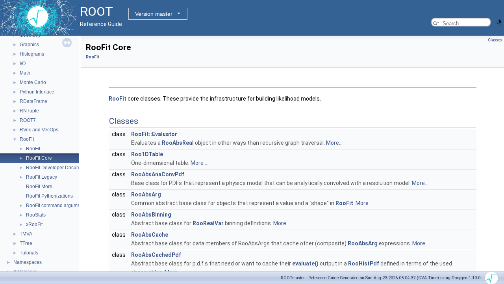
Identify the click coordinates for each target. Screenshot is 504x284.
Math (25, 73)
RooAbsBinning (151, 214)
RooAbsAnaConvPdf (157, 174)
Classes (495, 40)
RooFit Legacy (41, 177)
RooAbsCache (149, 235)
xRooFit (34, 224)
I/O (23, 63)
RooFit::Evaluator (154, 134)
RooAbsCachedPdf (156, 255)
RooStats (36, 215)
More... (334, 143)
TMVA (26, 234)
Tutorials (29, 253)
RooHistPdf (363, 263)
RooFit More (39, 186)
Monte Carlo (33, 82)
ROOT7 (28, 120)
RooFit (27, 139)
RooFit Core (39, 158)
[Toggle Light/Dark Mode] (499, 21)
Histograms (32, 54)
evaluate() (305, 263)
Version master (153, 14)
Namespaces (27, 262)
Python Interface (37, 92)
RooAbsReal (178, 143)
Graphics (29, 44)
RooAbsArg (146, 194)
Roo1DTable (147, 154)
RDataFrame (33, 101)
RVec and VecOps (39, 130)
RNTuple (29, 111)
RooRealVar (208, 223)
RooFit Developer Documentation (62, 167)
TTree (26, 243)
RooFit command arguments (56, 205)
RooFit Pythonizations (49, 196)
